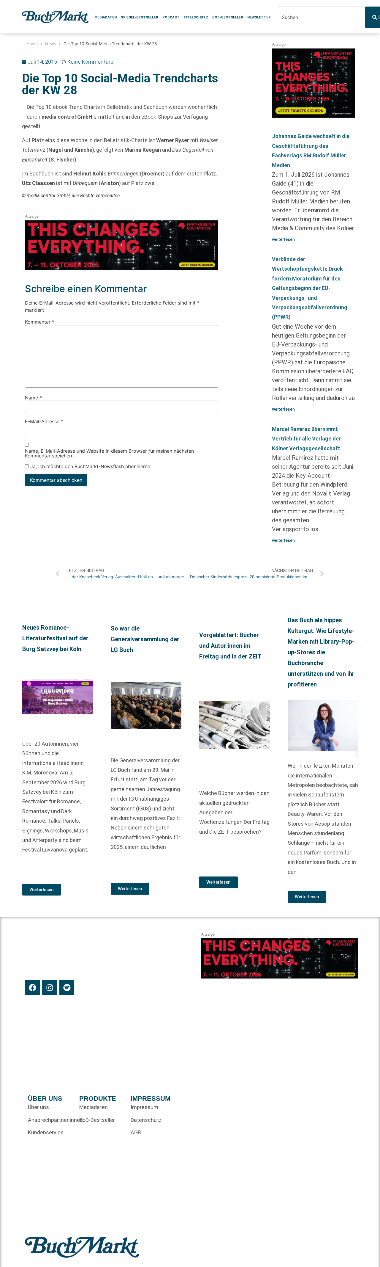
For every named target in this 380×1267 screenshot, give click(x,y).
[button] (23, 754)
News (50, 43)
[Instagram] (49, 987)
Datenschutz (146, 1120)
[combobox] (321, 17)
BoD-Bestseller (227, 17)
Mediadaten (105, 17)
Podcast (171, 17)
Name (33, 397)
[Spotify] (66, 987)
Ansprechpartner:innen (50, 1120)
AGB (136, 1132)
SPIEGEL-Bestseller (139, 17)
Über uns (38, 1107)
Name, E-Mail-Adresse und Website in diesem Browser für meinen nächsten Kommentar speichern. (109, 453)
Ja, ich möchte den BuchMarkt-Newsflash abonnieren (89, 466)
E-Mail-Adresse (44, 421)
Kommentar (39, 322)
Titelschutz (195, 17)
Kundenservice (46, 1132)
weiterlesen (283, 239)
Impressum (144, 1107)
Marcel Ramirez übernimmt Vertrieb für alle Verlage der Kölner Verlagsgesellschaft (306, 438)
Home (32, 43)
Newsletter (259, 17)
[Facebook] (32, 987)
